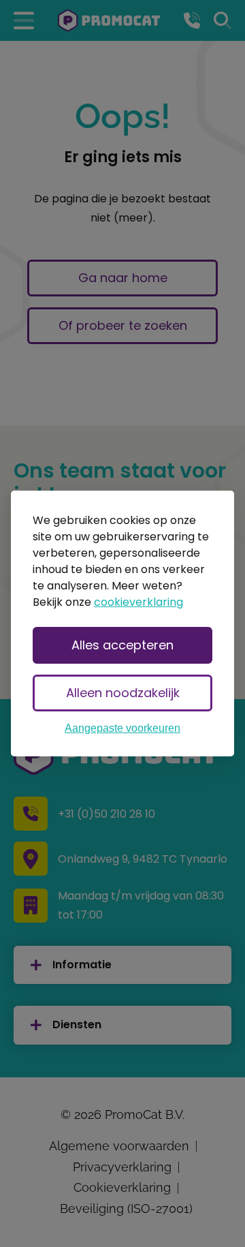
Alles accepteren (122, 644)
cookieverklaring (138, 602)
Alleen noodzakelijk (123, 692)
